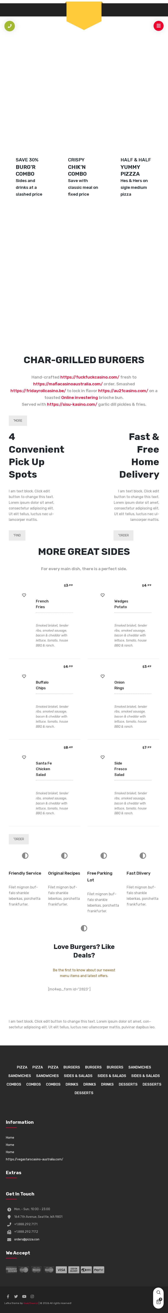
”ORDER (123, 535)
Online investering (79, 397)
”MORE (17, 421)
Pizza (22, 1067)
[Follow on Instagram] (32, 1296)
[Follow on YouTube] (24, 1296)
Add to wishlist (24, 595)
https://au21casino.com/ (123, 390)
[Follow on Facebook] (7, 1296)
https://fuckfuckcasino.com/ (89, 377)
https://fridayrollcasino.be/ (38, 390)
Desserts (128, 1084)
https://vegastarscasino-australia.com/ (34, 1159)
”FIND (17, 535)
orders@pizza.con (26, 1239)
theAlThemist (30, 1303)
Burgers (71, 1067)
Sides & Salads (78, 1076)
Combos (14, 1084)
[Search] (158, 1293)
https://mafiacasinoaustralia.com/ (68, 383)
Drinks (72, 1084)
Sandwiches (139, 1067)
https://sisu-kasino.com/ (72, 404)
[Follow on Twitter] (15, 1296)
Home (10, 1138)
